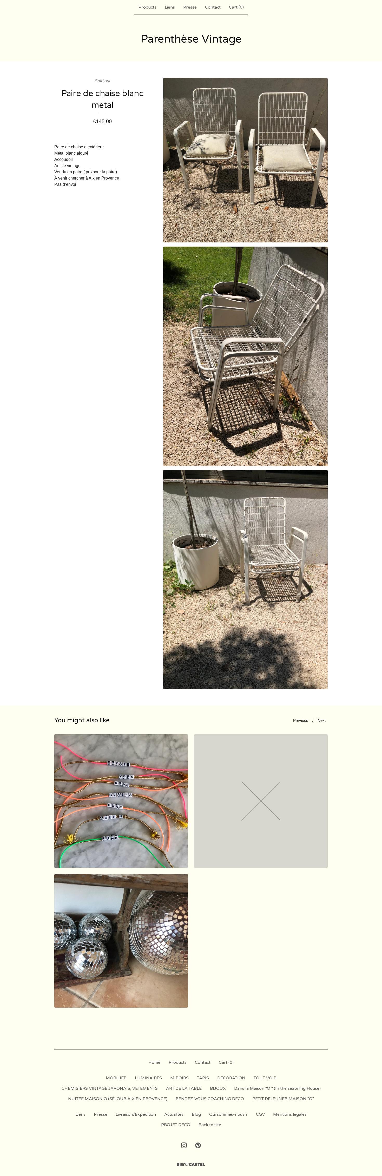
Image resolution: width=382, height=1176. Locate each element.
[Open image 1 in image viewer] (245, 160)
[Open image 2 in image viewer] (245, 356)
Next (322, 720)
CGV (260, 1114)
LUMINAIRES (148, 1078)
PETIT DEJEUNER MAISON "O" (283, 1098)
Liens (170, 7)
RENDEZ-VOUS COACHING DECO (210, 1098)
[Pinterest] (198, 1145)
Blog (196, 1114)
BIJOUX (218, 1088)
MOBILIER (116, 1078)
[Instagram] (184, 1145)
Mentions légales (290, 1114)
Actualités (173, 1114)
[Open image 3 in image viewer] (245, 579)
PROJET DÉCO (175, 1124)
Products (147, 7)
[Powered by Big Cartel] (191, 1164)
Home (154, 1062)
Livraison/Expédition (136, 1114)
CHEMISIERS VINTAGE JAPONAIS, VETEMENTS (110, 1088)
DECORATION (231, 1078)
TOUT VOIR (265, 1078)
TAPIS (203, 1078)
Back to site (210, 1124)
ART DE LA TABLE (184, 1088)
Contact (213, 7)
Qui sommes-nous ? (228, 1114)
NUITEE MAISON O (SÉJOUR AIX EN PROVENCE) (117, 1098)
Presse (190, 7)
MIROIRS (179, 1078)
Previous (300, 720)
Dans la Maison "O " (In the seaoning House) (277, 1088)
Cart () (236, 7)
